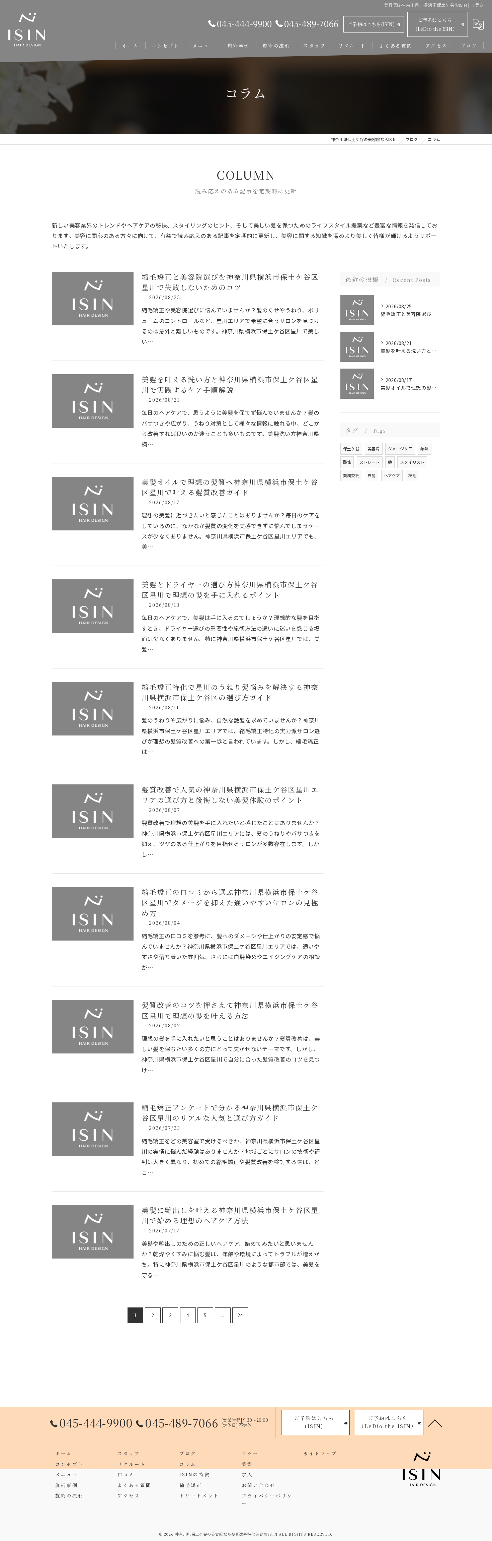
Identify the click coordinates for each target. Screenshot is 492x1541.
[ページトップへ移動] (435, 1422)
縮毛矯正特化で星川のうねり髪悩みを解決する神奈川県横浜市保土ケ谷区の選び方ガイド (230, 692)
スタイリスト (412, 462)
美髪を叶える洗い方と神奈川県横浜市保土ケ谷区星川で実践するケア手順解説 (230, 384)
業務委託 (351, 475)
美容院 (373, 448)
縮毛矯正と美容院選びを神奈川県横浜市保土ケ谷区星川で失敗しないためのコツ (230, 282)
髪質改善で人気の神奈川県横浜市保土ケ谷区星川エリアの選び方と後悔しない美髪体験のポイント (230, 794)
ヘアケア (392, 475)
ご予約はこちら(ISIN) (371, 24)
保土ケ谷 (351, 448)
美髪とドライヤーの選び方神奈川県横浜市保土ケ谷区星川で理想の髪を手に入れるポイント (230, 589)
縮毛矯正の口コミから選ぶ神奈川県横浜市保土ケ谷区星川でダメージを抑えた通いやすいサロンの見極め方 (230, 902)
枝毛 (412, 475)
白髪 (371, 475)
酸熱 (424, 448)
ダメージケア (400, 448)
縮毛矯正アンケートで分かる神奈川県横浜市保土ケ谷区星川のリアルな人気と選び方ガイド (230, 1112)
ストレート (369, 462)
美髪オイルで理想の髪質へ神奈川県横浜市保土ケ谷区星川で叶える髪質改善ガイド (230, 487)
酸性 (347, 462)
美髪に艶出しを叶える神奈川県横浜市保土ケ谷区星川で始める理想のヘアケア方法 (230, 1215)
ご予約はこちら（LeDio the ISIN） (435, 24)
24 (240, 1315)
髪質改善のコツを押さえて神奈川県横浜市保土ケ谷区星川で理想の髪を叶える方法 (230, 1010)
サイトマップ (320, 1453)
